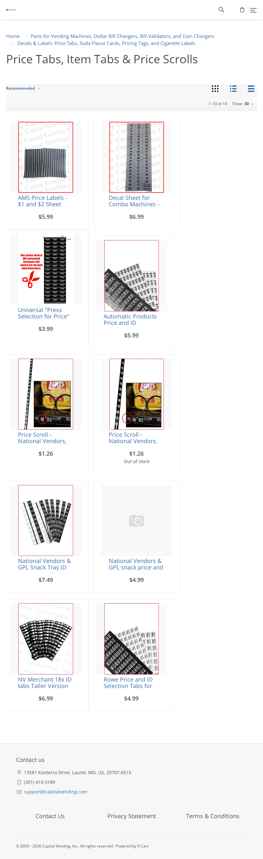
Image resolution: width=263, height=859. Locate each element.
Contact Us (50, 816)
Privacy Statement (131, 816)
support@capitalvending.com (55, 792)
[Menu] (253, 9)
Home (13, 36)
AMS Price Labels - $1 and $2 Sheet (42, 200)
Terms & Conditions (213, 816)
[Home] (8, 10)
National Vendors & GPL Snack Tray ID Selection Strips (44, 567)
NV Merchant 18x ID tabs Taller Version (45, 682)
